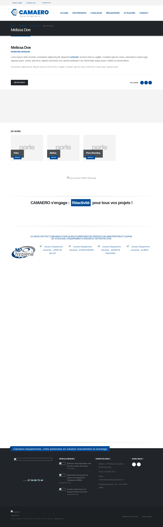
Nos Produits (79, 13)
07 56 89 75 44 (46, 3)
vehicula (74, 57)
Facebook (142, 82)
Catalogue (96, 13)
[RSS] (146, 3)
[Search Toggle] (140, 3)
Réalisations (113, 13)
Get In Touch (19, 82)
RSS (134, 464)
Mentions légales (147, 516)
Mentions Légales (17, 3)
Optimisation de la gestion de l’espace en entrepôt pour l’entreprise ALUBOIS (77, 477)
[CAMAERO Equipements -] (30, 13)
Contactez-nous (30, 3)
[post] (62, 465)
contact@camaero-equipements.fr (111, 480)
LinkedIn (150, 82)
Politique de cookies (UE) (130, 516)
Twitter (146, 82)
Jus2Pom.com (58, 518)
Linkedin (139, 464)
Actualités (129, 13)
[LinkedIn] (150, 3)
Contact (143, 13)
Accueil (64, 13)
